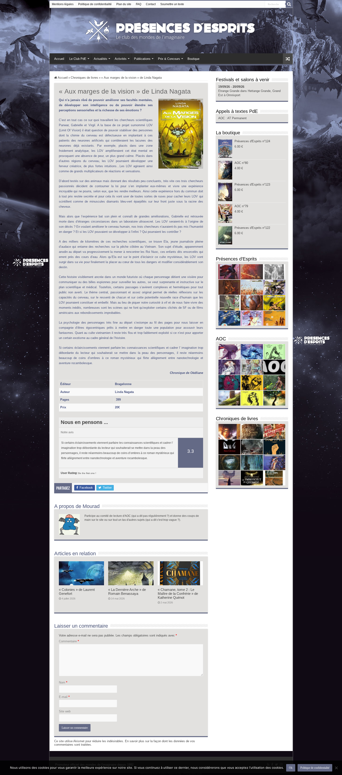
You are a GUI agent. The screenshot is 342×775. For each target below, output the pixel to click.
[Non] (336, 767)
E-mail (64, 697)
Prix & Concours (169, 59)
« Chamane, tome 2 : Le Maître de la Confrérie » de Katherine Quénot (178, 593)
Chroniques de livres (84, 77)
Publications (142, 59)
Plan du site (123, 4)
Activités (121, 59)
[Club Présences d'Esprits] (171, 29)
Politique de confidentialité (95, 4)
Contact (151, 4)
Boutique (193, 59)
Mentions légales (63, 4)
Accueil (59, 59)
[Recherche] (289, 4)
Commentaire (69, 641)
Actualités (100, 59)
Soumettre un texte (172, 4)
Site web (64, 711)
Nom (63, 682)
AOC (222, 118)
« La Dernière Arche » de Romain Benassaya (127, 592)
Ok (290, 767)
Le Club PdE (77, 59)
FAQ (138, 4)
